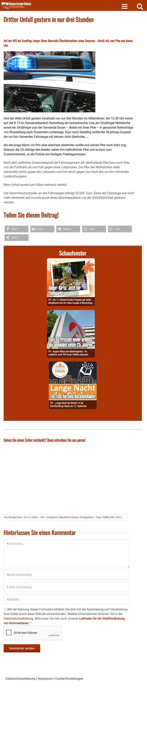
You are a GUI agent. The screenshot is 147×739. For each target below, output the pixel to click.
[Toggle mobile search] (140, 6)
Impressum (45, 678)
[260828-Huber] (71, 260)
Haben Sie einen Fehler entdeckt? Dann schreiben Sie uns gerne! (44, 439)
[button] (17, 229)
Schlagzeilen (86, 517)
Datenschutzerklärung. (19, 618)
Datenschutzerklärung (20, 678)
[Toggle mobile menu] (125, 6)
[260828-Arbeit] (71, 312)
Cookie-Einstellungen (69, 678)
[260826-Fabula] (73, 363)
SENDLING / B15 (111, 517)
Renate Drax (15, 517)
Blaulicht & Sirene (68, 517)
